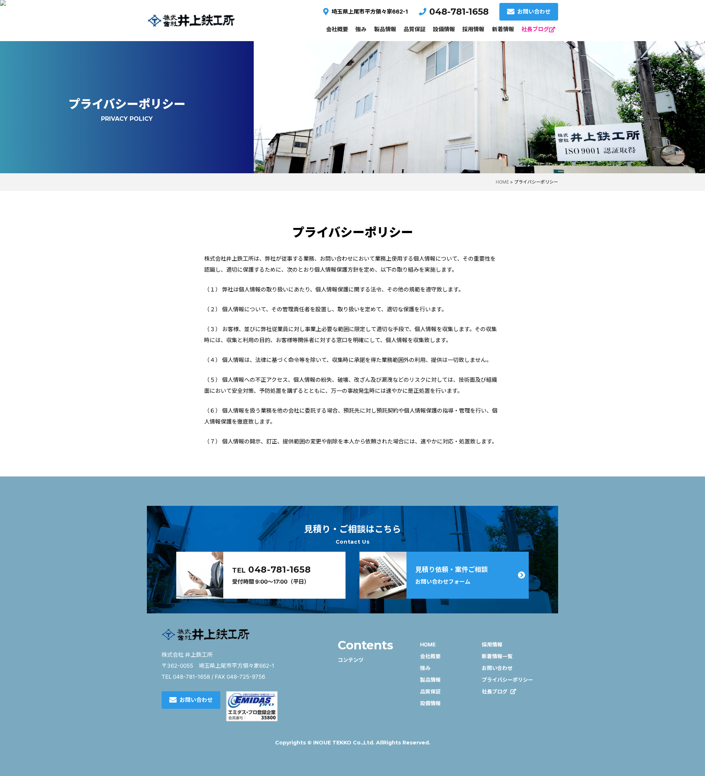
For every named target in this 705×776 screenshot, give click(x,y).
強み (360, 29)
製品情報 (385, 29)
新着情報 (503, 29)
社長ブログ (535, 29)
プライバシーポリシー (507, 680)
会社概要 (337, 29)
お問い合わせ (533, 11)
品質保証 (415, 29)
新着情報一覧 (497, 656)
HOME (428, 644)
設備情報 (444, 29)
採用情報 (473, 29)
